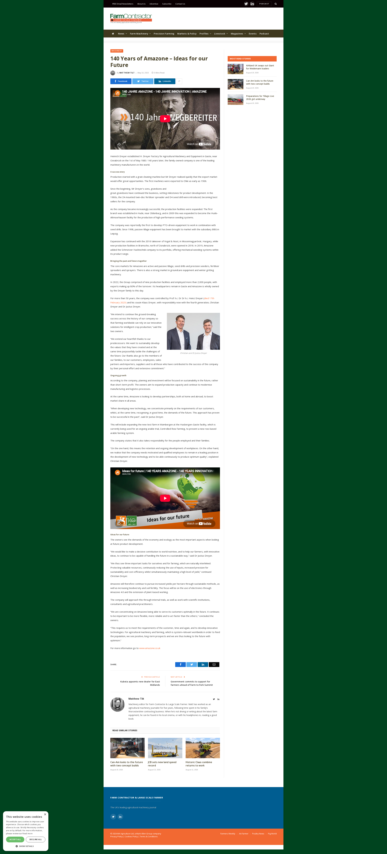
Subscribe (166, 3)
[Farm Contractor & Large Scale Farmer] (131, 18)
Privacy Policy (116, 836)
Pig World (272, 833)
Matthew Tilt (127, 73)
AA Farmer (243, 833)
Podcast (264, 4)
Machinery (117, 51)
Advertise (154, 3)
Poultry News (258, 833)
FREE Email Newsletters (122, 3)
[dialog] (25, 831)
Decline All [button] (35, 839)
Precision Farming (164, 33)
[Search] (275, 3)
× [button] (45, 814)
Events (253, 33)
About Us (141, 3)
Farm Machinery (139, 33)
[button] (25, 846)
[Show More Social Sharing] (179, 81)
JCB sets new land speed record (162, 764)
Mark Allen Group (144, 833)
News (121, 33)
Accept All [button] (15, 839)
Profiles (204, 33)
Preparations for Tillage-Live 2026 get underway (260, 97)
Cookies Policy (131, 836)
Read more (28, 833)
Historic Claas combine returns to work (199, 764)
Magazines (237, 33)
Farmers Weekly (227, 833)
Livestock (219, 33)
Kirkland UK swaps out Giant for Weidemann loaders (260, 67)
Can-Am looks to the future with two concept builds (126, 764)
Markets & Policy (187, 33)
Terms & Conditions (149, 836)
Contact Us (180, 3)
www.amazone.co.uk (149, 648)
